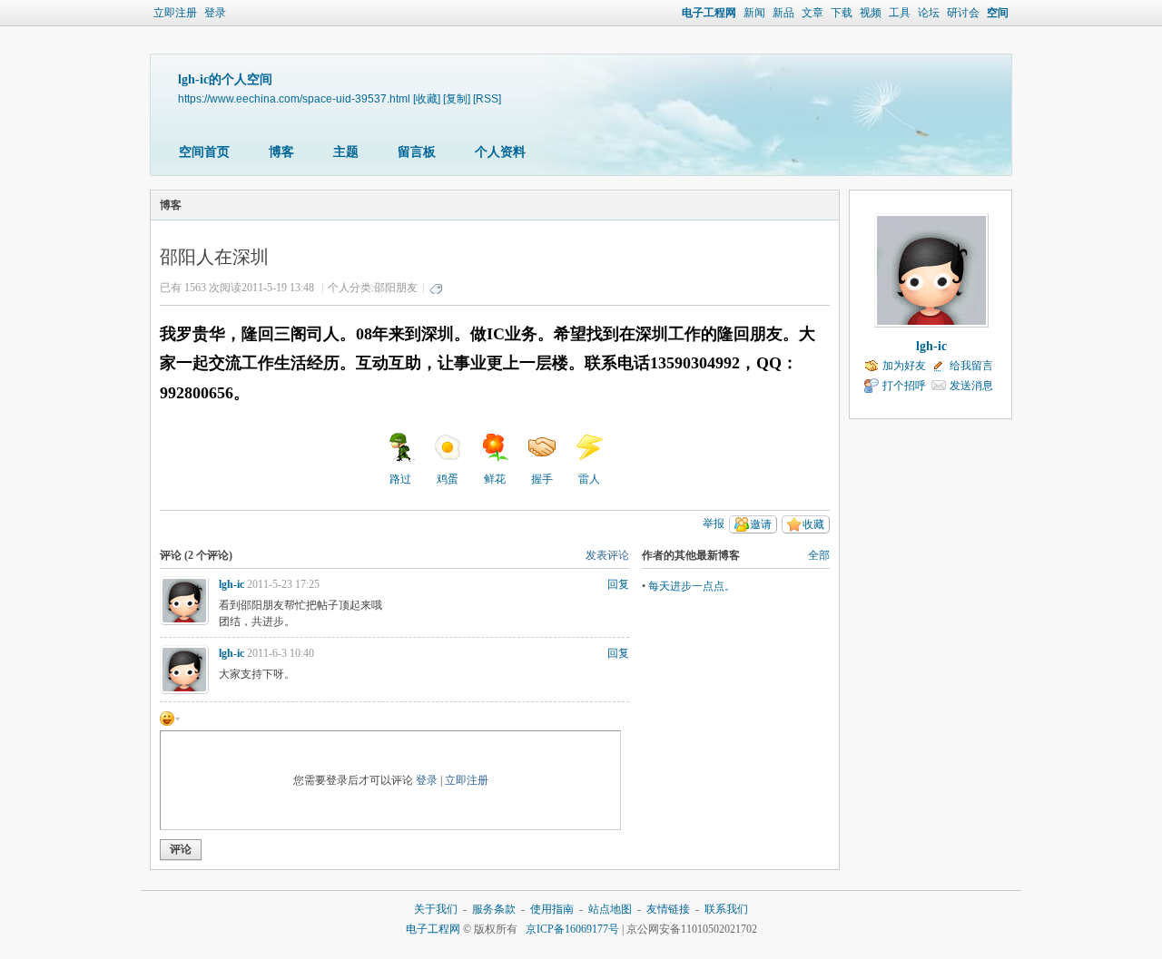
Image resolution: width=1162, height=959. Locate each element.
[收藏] (426, 98)
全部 (819, 555)
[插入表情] (170, 717)
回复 (618, 584)
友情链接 (668, 909)
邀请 (761, 524)
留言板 (417, 152)
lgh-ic (231, 584)
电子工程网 (709, 12)
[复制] (456, 98)
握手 (542, 479)
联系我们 (726, 909)
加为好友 (904, 365)
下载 (841, 12)
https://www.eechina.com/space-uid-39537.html (294, 98)
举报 (713, 523)
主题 (346, 152)
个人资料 (500, 152)
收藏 (813, 524)
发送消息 (971, 385)
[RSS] (487, 98)
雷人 (589, 479)
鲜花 (495, 479)
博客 (281, 152)
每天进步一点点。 (691, 586)
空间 (998, 12)
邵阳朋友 (396, 287)
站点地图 (610, 909)
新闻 (754, 12)
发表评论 (607, 555)
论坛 (929, 12)
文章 (812, 12)
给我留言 (971, 365)
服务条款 (494, 909)
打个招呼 (904, 385)
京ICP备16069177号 (572, 929)
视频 (870, 12)
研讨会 (963, 12)
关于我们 (436, 909)
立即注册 (175, 12)
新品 (783, 12)
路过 (400, 479)
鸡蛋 (447, 479)
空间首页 (204, 152)
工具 (900, 12)
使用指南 (552, 909)
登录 (215, 12)
